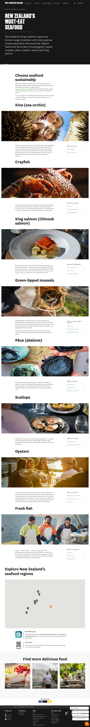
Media (52, 713)
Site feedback (22, 713)
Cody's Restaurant (71, 387)
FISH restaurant (70, 555)
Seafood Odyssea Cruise (72, 332)
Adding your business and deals (40, 716)
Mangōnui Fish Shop (71, 558)
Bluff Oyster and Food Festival (73, 495)
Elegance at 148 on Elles (72, 498)
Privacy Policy (36, 721)
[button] (28, 3)
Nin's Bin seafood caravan (73, 209)
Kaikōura (24, 208)
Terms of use (35, 719)
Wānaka (17, 272)
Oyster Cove (69, 501)
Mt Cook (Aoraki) (48, 270)
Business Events (54, 718)
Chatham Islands (71, 149)
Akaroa (24, 272)
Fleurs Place (69, 552)
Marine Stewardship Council (22, 89)
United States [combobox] (80, 3)
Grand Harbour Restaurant (73, 390)
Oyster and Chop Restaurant (73, 444)
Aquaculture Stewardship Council (31, 90)
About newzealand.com (38, 714)
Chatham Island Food (72, 152)
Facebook (9, 717)
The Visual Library (55, 714)
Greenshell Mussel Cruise (73, 329)
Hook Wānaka (70, 270)
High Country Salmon (71, 267)
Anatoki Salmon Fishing (72, 273)
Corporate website (55, 719)
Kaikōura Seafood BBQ (72, 212)
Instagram (9, 715)
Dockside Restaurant (71, 441)
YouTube (9, 719)
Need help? (21, 714)
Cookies (34, 723)
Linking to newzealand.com (39, 718)
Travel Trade (54, 716)
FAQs (34, 713)
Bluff (49, 496)
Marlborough (70, 326)
